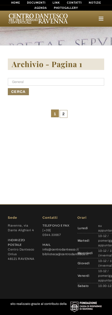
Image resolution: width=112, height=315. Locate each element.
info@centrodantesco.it (60, 249)
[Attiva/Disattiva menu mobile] (101, 18)
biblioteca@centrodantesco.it (65, 254)
